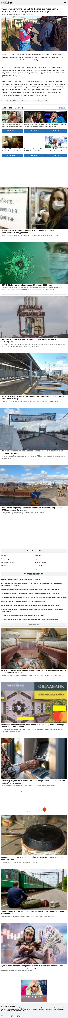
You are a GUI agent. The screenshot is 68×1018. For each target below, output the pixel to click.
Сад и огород (39, 565)
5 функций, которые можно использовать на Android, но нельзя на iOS (24, 601)
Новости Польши (40, 562)
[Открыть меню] (65, 2)
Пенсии (3, 555)
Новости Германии (7, 562)
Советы (3, 569)
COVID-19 (8, 101)
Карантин (33, 101)
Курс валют (38, 569)
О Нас (3, 1016)
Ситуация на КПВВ (43, 101)
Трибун (36, 60)
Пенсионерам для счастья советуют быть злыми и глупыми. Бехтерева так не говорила (30, 593)
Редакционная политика (25, 1016)
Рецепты (4, 565)
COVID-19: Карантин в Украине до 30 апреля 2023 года (27, 285)
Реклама (14, 1016)
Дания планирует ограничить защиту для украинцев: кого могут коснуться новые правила (30, 605)
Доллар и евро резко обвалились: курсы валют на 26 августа (21, 579)
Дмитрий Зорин (10, 14)
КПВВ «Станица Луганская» (20, 101)
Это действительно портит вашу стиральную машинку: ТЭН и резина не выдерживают (29, 619)
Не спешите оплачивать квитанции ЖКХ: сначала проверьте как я (22, 615)
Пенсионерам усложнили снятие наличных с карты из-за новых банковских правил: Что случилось (33, 597)
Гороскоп (38, 559)
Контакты (8, 1016)
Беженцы (38, 555)
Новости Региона (20, 14)
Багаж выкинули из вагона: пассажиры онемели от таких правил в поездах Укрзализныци (30, 589)
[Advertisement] (34, 172)
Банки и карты (6, 559)
